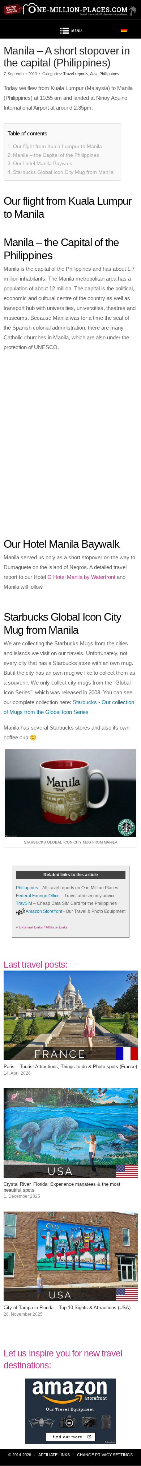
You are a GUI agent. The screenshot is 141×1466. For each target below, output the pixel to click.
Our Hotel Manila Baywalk (42, 163)
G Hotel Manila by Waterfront (81, 577)
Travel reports (75, 74)
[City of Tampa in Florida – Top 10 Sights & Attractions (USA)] (71, 1296)
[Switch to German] (124, 29)
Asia (93, 74)
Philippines (109, 74)
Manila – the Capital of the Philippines (56, 155)
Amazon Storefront (44, 911)
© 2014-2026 (19, 1455)
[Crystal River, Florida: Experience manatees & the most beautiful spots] (71, 1173)
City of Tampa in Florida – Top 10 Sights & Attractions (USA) (67, 1307)
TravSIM (24, 903)
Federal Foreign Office (38, 895)
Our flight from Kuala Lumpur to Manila (57, 146)
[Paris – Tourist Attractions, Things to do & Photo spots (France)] (71, 1055)
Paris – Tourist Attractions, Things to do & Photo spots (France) (70, 1066)
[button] (70, 32)
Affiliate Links (54, 1455)
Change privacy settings (105, 1455)
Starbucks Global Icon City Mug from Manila (63, 172)
